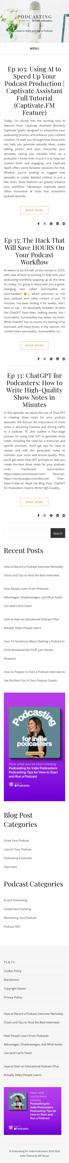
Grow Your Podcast (16, 840)
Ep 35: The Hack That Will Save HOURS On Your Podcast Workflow (34, 251)
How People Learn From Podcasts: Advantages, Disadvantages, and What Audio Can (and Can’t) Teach (33, 597)
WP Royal (43, 1155)
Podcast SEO (12, 926)
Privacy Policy (13, 997)
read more (34, 210)
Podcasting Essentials (18, 858)
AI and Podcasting (15, 900)
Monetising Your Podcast (20, 918)
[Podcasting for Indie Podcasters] (34, 18)
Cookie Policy (12, 971)
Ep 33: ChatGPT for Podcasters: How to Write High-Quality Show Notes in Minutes (34, 389)
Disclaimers (11, 980)
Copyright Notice (15, 988)
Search (57, 533)
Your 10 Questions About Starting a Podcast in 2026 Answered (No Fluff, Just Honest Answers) (34, 649)
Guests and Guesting (17, 909)
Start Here (10, 867)
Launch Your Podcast (17, 849)
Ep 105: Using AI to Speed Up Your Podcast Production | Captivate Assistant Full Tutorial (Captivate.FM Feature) (34, 90)
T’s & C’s (9, 962)
